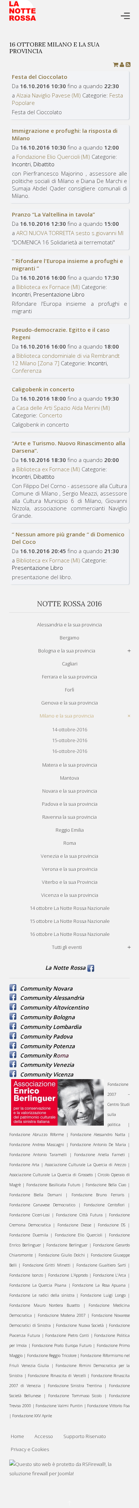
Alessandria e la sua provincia (69, 624)
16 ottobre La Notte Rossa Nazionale (70, 934)
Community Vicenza (46, 1074)
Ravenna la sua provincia (69, 817)
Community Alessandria (52, 997)
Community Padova (46, 1036)
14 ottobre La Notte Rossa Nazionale (70, 908)
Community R (38, 1055)
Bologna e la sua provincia (66, 650)
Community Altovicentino (54, 1007)
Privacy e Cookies (30, 1449)
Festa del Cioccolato (39, 76)
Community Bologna (47, 1017)
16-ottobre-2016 (69, 751)
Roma (69, 843)
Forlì (69, 689)
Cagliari (69, 663)
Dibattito (43, 164)
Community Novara (46, 988)
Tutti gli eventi (67, 947)
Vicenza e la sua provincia (69, 895)
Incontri (21, 164)
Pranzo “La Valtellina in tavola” (53, 214)
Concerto (50, 415)
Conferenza (27, 370)
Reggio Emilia (70, 830)
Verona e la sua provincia (69, 869)
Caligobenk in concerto (43, 389)
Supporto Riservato (84, 1436)
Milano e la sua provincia (67, 715)
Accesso (43, 1436)
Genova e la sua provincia (69, 702)
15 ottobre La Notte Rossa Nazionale (70, 921)
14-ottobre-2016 (69, 729)
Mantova (69, 777)
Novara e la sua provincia (69, 790)
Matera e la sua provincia (69, 764)
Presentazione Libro (59, 294)
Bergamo (69, 637)
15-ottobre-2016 (69, 740)
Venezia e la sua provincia (69, 856)
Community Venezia (47, 1064)
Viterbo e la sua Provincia (69, 882)
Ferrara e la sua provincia (69, 676)
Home (17, 1436)
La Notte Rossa (65, 967)
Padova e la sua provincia (69, 803)
